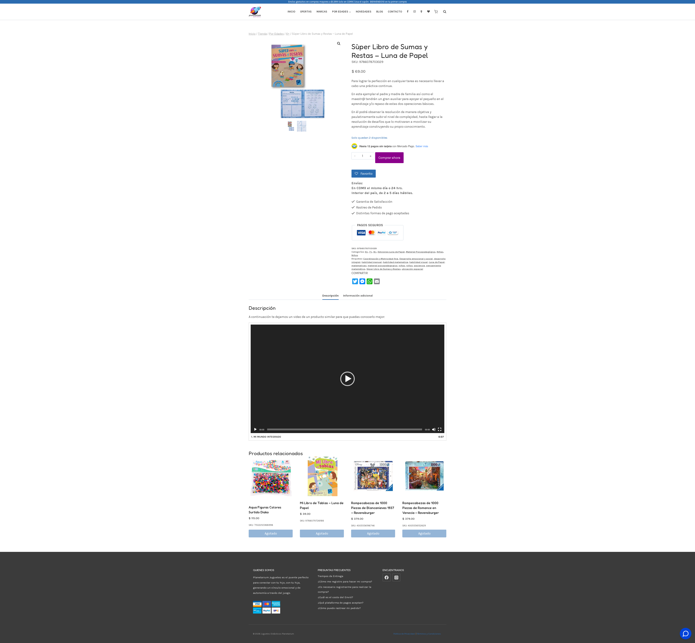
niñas (402, 265)
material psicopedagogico (382, 265)
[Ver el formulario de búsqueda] (442, 11)
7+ (370, 251)
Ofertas (306, 11)
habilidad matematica (395, 262)
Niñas (440, 251)
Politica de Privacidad (404, 634)
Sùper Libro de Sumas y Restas (384, 269)
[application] (347, 379)
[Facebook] (387, 578)
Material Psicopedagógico (420, 251)
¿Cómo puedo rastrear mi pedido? (339, 608)
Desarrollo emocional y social (416, 258)
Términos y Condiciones (429, 634)
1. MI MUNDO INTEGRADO (266, 436)
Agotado (271, 533)
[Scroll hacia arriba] (686, 625)
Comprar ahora (389, 158)
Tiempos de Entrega (330, 576)
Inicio (291, 11)
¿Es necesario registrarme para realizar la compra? (344, 589)
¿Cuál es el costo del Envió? (335, 597)
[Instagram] (396, 578)
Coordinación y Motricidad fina (380, 258)
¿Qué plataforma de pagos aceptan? (340, 602)
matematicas (359, 265)
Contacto (395, 11)
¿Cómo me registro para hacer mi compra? (345, 581)
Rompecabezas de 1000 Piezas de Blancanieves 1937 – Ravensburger (372, 508)
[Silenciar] (434, 429)
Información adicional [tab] (358, 295)
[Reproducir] (255, 429)
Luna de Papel (437, 262)
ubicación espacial (412, 269)
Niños (354, 255)
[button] (339, 43)
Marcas (322, 11)
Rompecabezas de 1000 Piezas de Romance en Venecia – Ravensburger (420, 508)
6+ (366, 251)
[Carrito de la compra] (436, 11)
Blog (379, 11)
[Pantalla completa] (439, 429)
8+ (374, 251)
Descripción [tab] (330, 295)
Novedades (363, 11)
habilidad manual (372, 262)
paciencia (419, 265)
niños (409, 265)
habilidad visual (418, 262)
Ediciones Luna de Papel (391, 251)
